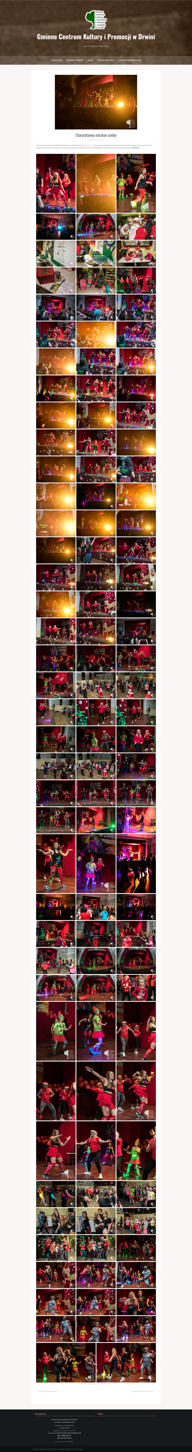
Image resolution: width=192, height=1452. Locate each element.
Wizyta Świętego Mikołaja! (48, 1391)
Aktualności (102, 1384)
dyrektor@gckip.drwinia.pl (66, 1430)
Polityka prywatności (106, 60)
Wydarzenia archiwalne (74, 60)
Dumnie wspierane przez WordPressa (46, 1449)
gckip (102, 140)
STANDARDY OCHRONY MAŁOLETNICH (130, 60)
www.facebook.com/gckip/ (64, 1441)
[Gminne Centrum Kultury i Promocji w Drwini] (96, 20)
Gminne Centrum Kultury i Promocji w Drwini (96, 36)
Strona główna (56, 60)
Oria (67, 1449)
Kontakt (90, 60)
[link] (89, 145)
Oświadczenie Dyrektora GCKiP (142, 1391)
